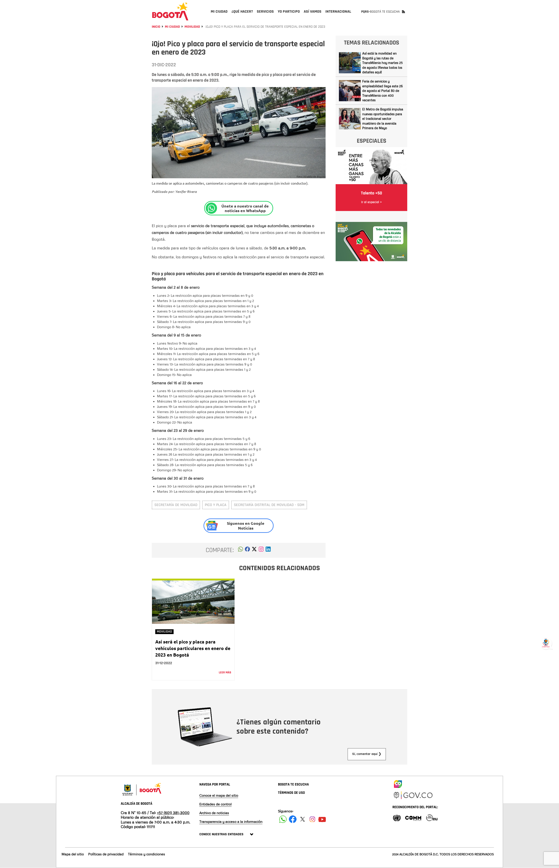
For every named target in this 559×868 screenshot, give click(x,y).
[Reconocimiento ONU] (396, 817)
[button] (240, 550)
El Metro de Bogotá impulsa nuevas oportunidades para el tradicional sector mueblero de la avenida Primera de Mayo (382, 118)
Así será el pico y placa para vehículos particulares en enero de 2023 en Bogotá (192, 648)
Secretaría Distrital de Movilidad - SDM (269, 504)
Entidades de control (215, 804)
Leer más (225, 672)
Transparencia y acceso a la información (230, 821)
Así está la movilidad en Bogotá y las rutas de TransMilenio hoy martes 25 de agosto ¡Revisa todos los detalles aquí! (382, 62)
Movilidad (192, 26)
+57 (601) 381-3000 (173, 812)
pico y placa (215, 504)
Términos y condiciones (146, 854)
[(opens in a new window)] (261, 550)
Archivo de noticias (214, 813)
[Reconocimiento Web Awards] (431, 817)
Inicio (156, 26)
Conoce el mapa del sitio (218, 795)
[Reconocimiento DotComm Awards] (413, 817)
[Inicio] (170, 11)
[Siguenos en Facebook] (283, 819)
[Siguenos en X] (302, 819)
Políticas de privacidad (106, 854)
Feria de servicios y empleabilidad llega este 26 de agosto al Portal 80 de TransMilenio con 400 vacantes (382, 90)
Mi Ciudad (172, 26)
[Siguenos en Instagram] (312, 819)
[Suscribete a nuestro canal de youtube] (322, 819)
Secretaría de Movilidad (175, 504)
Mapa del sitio (73, 854)
